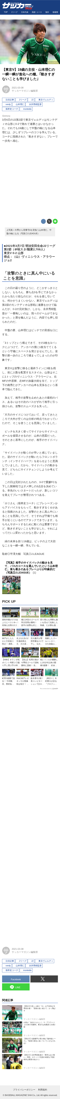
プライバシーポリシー (24, 1089)
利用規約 (42, 1089)
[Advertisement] (30, 181)
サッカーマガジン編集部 (25, 90)
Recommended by (46, 688)
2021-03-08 (17, 87)
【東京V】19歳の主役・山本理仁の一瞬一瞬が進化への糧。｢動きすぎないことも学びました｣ (28, 74)
